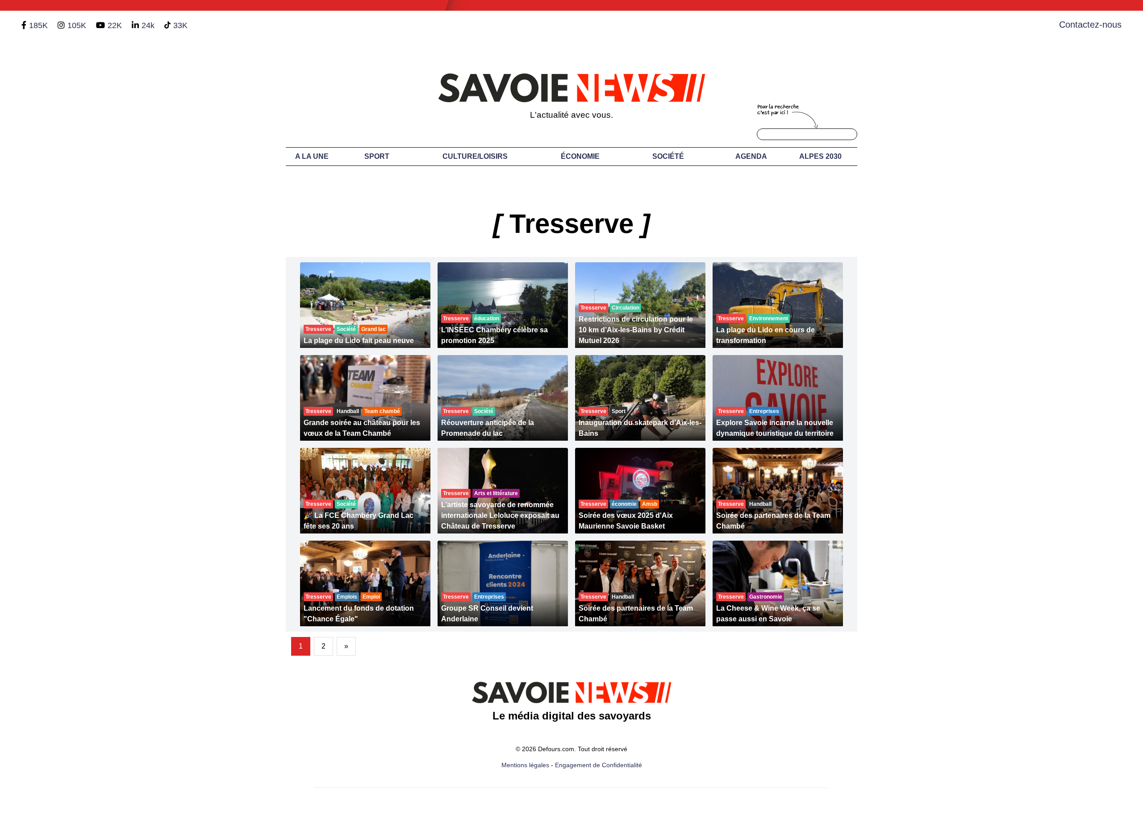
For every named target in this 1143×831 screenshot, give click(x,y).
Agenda (751, 156)
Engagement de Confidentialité (598, 765)
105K (76, 25)
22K (115, 25)
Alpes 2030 (820, 156)
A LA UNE (312, 156)
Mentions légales (525, 765)
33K (180, 25)
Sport (376, 156)
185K (38, 25)
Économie (580, 156)
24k (148, 25)
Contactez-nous (1090, 24)
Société (668, 156)
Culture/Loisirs (475, 156)
